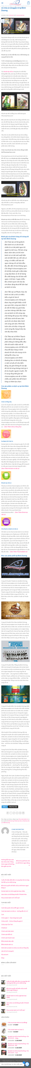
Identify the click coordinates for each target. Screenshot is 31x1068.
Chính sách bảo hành (7, 931)
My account (4, 954)
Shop (2, 958)
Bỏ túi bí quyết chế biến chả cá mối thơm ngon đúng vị (15, 887)
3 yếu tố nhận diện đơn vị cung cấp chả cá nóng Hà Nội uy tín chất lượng (15, 881)
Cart (2, 914)
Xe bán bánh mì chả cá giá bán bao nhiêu (13, 891)
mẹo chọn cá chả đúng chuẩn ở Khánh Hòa (14, 894)
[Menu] (2, 3)
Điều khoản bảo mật (7, 941)
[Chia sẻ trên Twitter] (13, 813)
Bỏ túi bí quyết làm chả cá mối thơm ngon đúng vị (23, 863)
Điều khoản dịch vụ (7, 944)
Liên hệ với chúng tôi (7, 951)
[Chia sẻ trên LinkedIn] (23, 813)
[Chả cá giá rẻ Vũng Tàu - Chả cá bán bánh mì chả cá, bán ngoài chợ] (15, 3)
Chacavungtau (20, 15)
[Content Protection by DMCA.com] (10, 806)
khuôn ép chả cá (8, 71)
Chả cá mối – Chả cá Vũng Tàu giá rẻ (11, 921)
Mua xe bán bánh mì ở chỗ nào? (10, 897)
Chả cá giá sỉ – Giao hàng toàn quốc (11, 918)
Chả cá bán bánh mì (23, 819)
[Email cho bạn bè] (17, 813)
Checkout (4, 928)
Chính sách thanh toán (8, 938)
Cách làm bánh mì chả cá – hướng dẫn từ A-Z (14, 911)
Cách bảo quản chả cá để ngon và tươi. (12, 908)
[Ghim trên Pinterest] (20, 813)
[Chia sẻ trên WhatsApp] (7, 813)
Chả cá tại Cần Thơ (7, 924)
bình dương (11, 821)
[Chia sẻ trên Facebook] (10, 813)
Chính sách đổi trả (6, 934)
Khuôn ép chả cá (18, 821)
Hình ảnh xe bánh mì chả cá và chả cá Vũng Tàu (15, 948)
